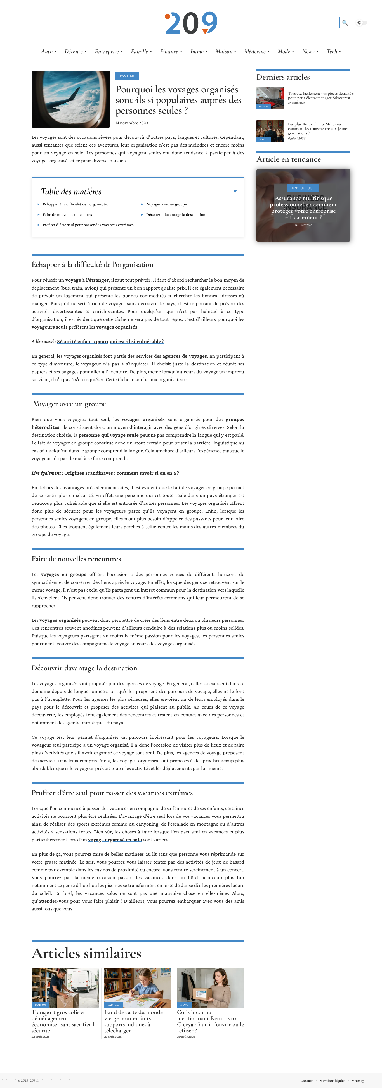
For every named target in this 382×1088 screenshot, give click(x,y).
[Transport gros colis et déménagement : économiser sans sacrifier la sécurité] (65, 988)
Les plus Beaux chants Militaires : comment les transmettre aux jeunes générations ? (318, 128)
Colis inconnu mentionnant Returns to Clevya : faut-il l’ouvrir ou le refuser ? (210, 1021)
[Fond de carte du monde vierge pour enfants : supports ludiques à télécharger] (137, 988)
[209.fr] (191, 22)
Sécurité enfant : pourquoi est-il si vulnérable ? (110, 341)
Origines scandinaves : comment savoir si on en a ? (121, 473)
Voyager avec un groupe (166, 204)
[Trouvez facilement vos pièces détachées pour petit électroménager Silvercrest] (270, 98)
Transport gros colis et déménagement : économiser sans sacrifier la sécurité (64, 1021)
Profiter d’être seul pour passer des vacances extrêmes (88, 225)
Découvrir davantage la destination (175, 214)
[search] (344, 22)
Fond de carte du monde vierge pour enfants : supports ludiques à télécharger (133, 1021)
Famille (127, 76)
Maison (40, 1004)
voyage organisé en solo (115, 839)
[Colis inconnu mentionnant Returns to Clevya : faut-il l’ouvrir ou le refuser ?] (210, 988)
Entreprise (303, 188)
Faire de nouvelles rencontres (67, 214)
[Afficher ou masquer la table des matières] (169, 191)
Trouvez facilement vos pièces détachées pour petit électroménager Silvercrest (321, 95)
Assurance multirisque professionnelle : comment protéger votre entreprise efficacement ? (303, 207)
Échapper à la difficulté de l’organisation (76, 204)
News (184, 1004)
